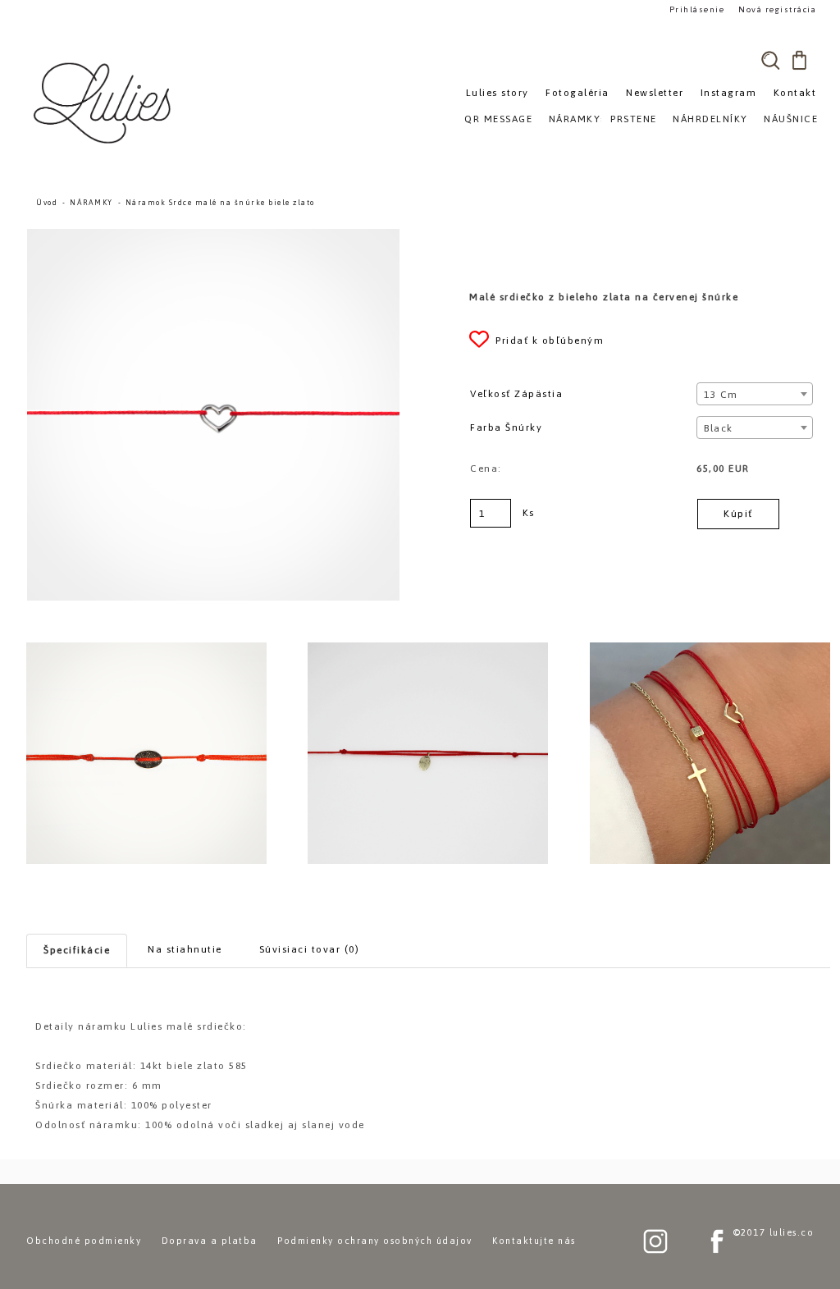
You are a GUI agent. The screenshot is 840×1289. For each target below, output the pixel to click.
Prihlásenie (697, 9)
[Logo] (104, 102)
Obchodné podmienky (83, 1241)
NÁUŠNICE (791, 119)
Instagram (729, 92)
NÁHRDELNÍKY (710, 119)
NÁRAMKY (91, 203)
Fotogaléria (577, 92)
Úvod (46, 203)
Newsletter (654, 92)
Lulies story (497, 92)
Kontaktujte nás (534, 1241)
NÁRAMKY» (578, 119)
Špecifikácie (76, 950)
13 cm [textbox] (721, 394)
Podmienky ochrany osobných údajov (374, 1241)
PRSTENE (633, 119)
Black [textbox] (718, 428)
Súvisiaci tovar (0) (309, 949)
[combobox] (754, 393)
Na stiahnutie (185, 949)
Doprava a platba (210, 1241)
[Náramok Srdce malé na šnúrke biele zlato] (213, 236)
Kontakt (795, 92)
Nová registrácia (777, 9)
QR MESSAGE (498, 119)
